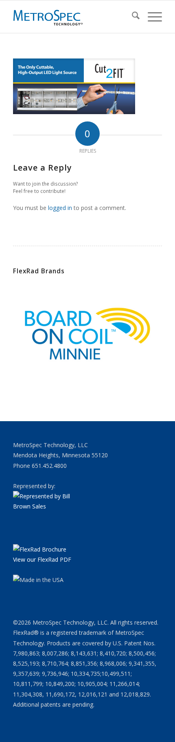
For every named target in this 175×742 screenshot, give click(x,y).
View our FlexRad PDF (42, 559)
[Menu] (151, 16)
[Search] (132, 16)
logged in (60, 208)
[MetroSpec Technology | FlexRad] (72, 16)
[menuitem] (132, 16)
